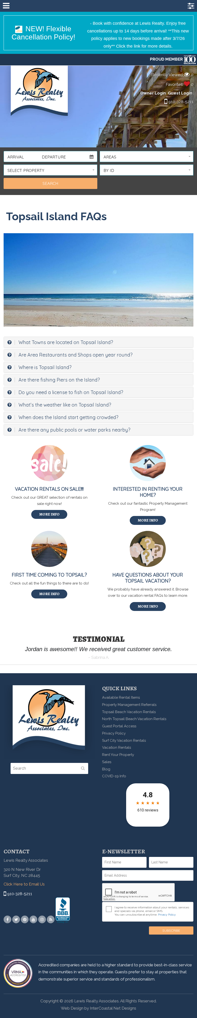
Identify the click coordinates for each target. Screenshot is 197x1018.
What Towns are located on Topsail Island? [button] (65, 342)
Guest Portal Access (119, 726)
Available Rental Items (121, 697)
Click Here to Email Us (24, 884)
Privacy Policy (114, 733)
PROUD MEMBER (167, 59)
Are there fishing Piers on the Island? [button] (58, 380)
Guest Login (180, 93)
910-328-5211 (180, 101)
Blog (106, 769)
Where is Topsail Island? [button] (44, 367)
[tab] (98, 342)
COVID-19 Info (114, 776)
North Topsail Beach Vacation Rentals (134, 719)
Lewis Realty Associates (40, 94)
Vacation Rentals (116, 747)
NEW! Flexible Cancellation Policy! (43, 33)
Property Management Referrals (129, 705)
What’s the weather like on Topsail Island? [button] (64, 405)
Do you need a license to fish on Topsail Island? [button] (70, 392)
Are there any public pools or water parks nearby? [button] (73, 430)
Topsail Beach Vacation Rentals (129, 712)
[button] (146, 156)
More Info (49, 514)
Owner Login (153, 93)
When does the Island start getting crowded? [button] (67, 417)
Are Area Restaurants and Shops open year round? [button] (75, 355)
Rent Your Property (118, 755)
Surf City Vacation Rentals (124, 740)
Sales (106, 762)
